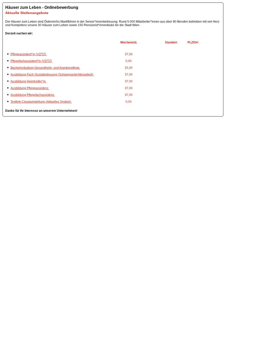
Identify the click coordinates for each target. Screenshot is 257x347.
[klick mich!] (113, 48)
